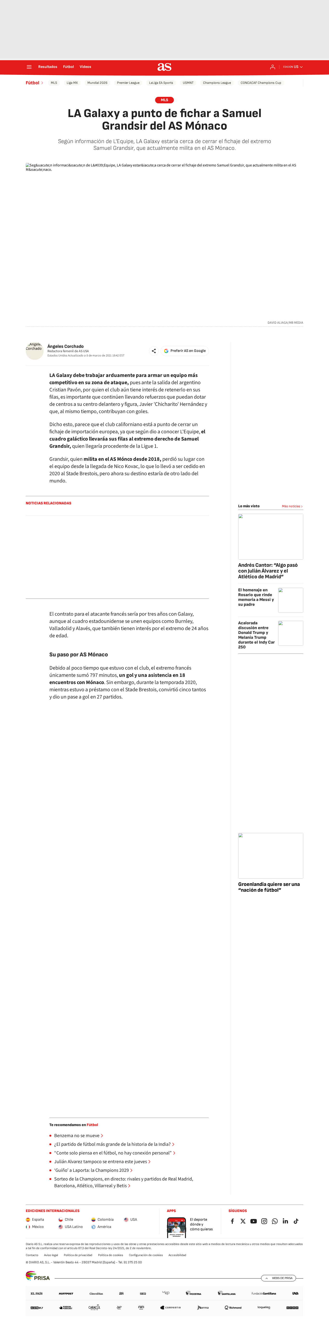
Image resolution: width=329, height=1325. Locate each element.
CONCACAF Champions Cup (261, 83)
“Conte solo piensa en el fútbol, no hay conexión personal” (113, 1153)
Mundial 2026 (97, 83)
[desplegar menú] (29, 67)
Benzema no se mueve (76, 1135)
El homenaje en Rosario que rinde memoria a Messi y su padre (256, 597)
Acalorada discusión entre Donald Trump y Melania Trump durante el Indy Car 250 (256, 635)
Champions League (217, 83)
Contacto (32, 1255)
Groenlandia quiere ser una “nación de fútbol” (269, 887)
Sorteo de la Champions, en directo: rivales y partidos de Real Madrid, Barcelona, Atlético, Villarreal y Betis (123, 1182)
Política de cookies (110, 1255)
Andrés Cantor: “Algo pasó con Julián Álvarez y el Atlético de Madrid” (268, 571)
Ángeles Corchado (65, 346)
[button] (154, 351)
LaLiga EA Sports (161, 83)
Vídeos (85, 67)
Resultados (47, 67)
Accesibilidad (177, 1255)
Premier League (128, 83)
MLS (54, 83)
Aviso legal (51, 1255)
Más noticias (291, 506)
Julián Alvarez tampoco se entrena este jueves (100, 1161)
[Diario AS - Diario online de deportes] (164, 67)
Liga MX (72, 83)
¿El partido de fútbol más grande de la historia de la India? (112, 1144)
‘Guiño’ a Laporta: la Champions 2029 (91, 1170)
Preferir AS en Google (188, 351)
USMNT (188, 83)
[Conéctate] (273, 67)
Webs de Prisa (282, 1278)
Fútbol (68, 67)
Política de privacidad (78, 1255)
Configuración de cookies (146, 1255)
